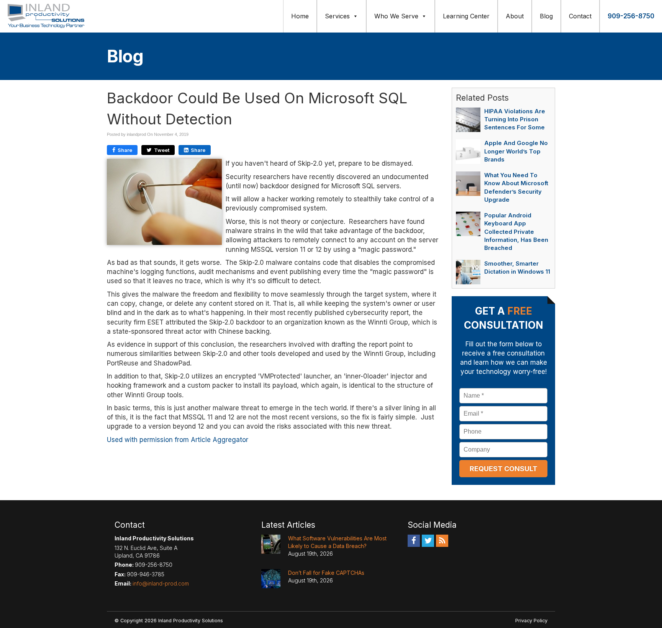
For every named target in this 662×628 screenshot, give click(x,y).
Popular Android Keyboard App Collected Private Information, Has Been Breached (516, 231)
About (515, 16)
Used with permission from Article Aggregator (177, 440)
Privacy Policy (531, 620)
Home (300, 16)
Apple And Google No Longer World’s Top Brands (516, 151)
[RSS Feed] (442, 541)
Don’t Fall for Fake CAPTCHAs (326, 572)
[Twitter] (428, 541)
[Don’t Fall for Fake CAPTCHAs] (270, 578)
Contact (580, 16)
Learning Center (466, 16)
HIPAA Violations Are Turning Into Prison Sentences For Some (514, 119)
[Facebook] (414, 541)
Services (337, 16)
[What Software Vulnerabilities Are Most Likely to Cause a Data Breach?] (270, 544)
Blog (546, 16)
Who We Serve (396, 16)
